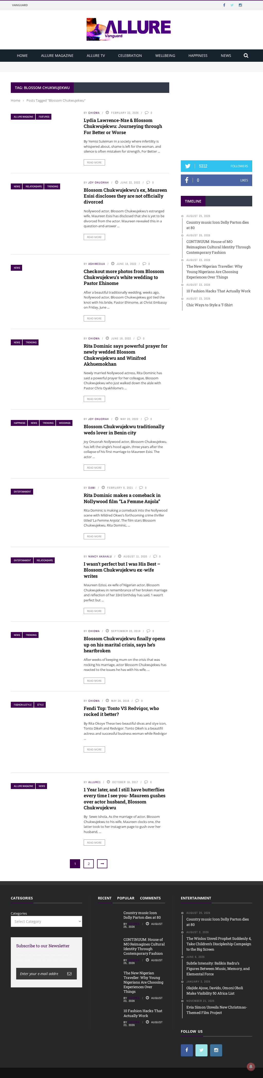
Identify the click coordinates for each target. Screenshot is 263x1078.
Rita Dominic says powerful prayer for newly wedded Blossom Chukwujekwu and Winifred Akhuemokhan (125, 355)
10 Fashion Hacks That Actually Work (143, 1013)
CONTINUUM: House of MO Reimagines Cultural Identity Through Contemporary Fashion (82, 69)
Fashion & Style (23, 704)
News (226, 55)
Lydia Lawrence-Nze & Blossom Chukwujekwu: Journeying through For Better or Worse (123, 126)
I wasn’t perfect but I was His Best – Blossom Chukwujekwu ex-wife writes (122, 570)
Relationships (34, 186)
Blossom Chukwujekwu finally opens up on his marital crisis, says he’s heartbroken (124, 644)
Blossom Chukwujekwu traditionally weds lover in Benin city (124, 429)
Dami (92, 487)
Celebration (130, 55)
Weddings (64, 423)
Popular (125, 898)
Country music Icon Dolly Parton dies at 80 (45, 64)
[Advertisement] (219, 114)
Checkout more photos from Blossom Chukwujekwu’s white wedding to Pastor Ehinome (124, 277)
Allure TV (96, 55)
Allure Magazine (57, 55)
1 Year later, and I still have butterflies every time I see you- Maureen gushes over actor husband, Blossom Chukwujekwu (124, 798)
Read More (94, 162)
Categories (19, 913)
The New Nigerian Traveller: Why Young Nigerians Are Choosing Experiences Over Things (143, 982)
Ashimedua (96, 264)
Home (22, 55)
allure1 (94, 782)
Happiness (198, 55)
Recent (104, 898)
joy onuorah (98, 182)
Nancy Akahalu (100, 556)
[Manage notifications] (251, 1067)
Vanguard (20, 5)
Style (40, 704)
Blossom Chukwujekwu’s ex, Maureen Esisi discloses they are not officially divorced (125, 196)
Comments (150, 898)
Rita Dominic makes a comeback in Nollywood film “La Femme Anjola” (122, 498)
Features (44, 116)
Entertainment (22, 491)
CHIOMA (94, 113)
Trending (52, 186)
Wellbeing (165, 55)
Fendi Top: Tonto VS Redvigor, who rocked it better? (121, 711)
